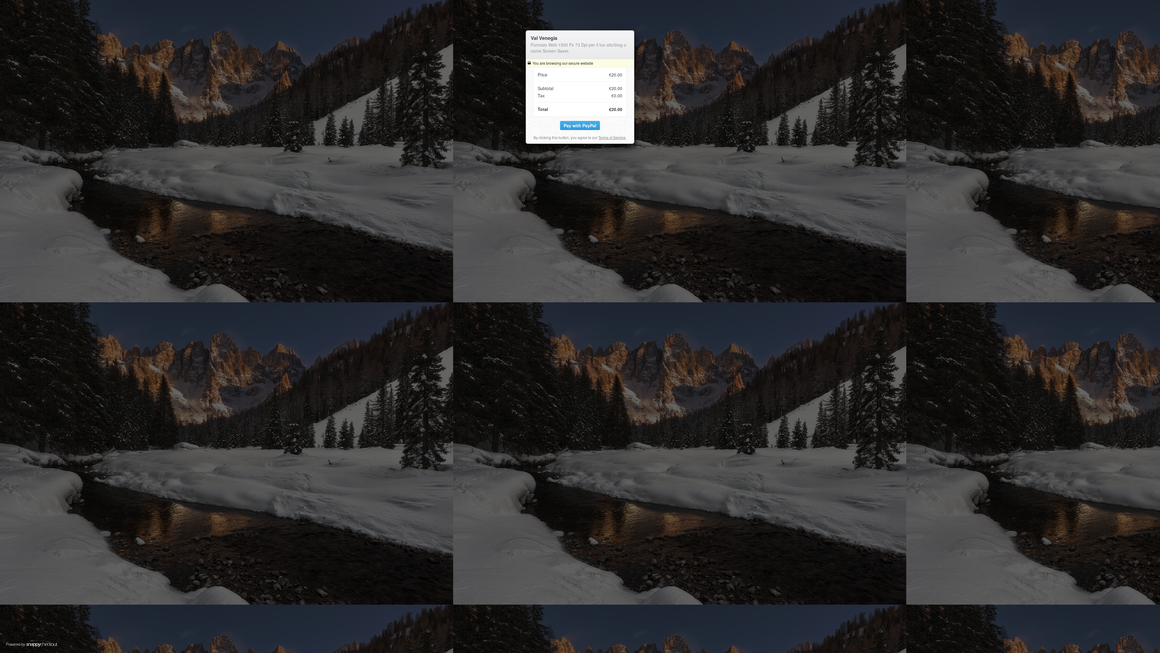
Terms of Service (612, 137)
